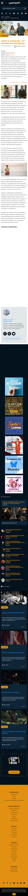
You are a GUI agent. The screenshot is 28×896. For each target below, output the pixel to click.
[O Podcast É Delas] (14, 484)
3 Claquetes (14, 832)
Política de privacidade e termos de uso (14, 800)
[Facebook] (6, 13)
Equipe (14, 796)
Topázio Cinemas (14, 871)
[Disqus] (14, 247)
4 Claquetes (14, 834)
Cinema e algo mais (14, 845)
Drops (14, 816)
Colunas (14, 842)
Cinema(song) (14, 849)
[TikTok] (18, 13)
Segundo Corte (14, 820)
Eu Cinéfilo (14, 850)
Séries (14, 860)
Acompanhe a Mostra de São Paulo (18, 82)
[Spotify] (22, 13)
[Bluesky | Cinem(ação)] (14, 464)
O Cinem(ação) (14, 792)
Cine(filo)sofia (14, 856)
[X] (10, 13)
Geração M (14, 810)
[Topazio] (14, 425)
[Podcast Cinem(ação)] (14, 445)
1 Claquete (14, 828)
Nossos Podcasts (14, 806)
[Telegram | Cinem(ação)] (14, 386)
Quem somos (14, 794)
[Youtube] (26, 13)
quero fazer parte (14, 772)
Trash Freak (14, 854)
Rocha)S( (14, 853)
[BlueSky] (14, 13)
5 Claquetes (7, 16)
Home (2, 16)
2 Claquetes (14, 830)
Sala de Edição (14, 869)
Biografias (14, 814)
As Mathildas (14, 812)
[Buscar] (25, 8)
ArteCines (14, 858)
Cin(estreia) (14, 847)
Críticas (14, 826)
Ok (14, 894)
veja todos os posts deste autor (12, 338)
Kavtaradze (12, 55)
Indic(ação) (14, 818)
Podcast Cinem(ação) (14, 808)
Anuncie (14, 798)
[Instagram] (2, 13)
